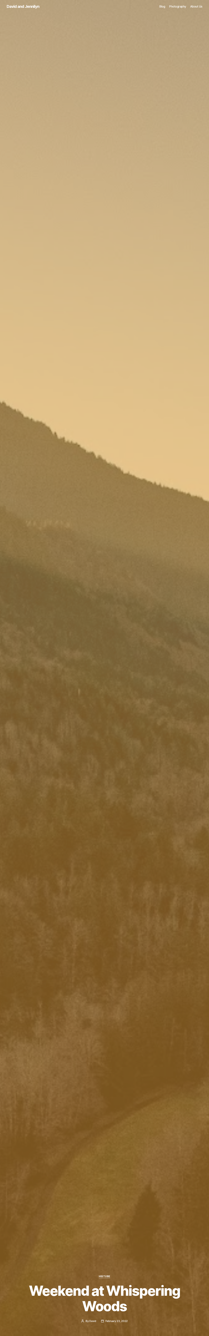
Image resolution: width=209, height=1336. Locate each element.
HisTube (104, 1276)
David (92, 1321)
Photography (177, 6)
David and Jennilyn (23, 6)
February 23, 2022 (116, 1321)
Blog (162, 6)
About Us (196, 6)
